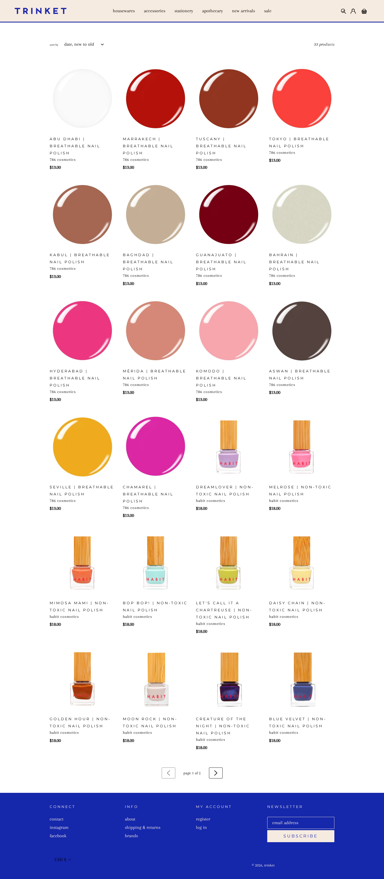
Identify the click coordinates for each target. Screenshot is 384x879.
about (130, 819)
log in (201, 827)
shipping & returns (142, 827)
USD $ (60, 859)
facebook (58, 835)
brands (131, 835)
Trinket (269, 865)
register (203, 819)
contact (56, 819)
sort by (54, 44)
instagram (59, 827)
